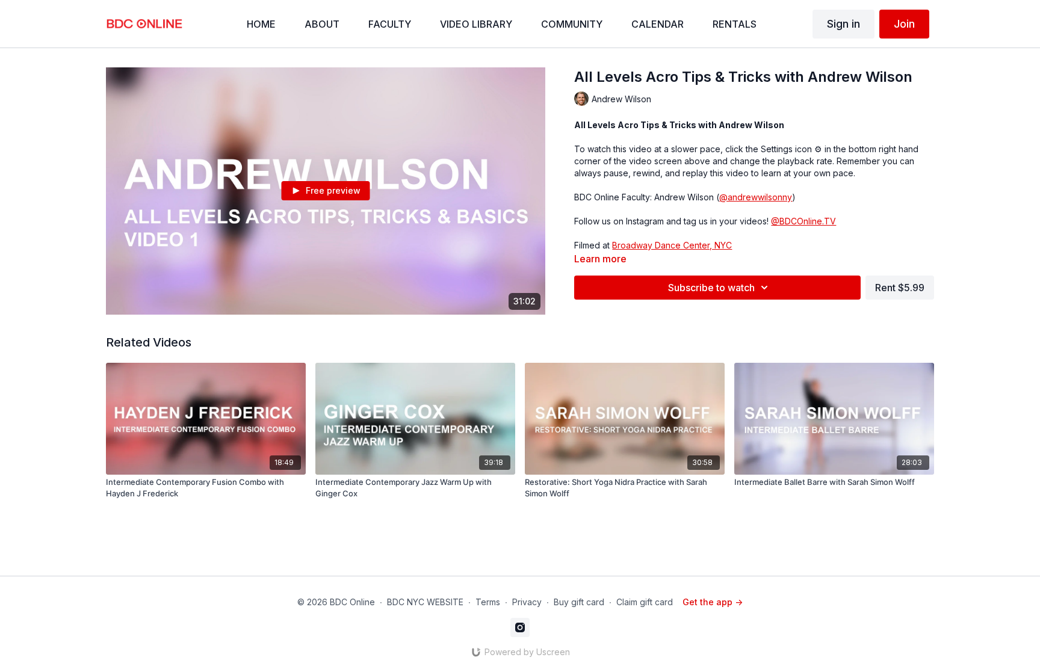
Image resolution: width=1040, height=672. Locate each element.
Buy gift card (579, 602)
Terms (487, 602)
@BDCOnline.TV (803, 221)
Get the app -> (712, 602)
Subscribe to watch (711, 288)
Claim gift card (644, 602)
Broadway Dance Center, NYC (672, 245)
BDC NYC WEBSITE (425, 602)
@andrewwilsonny (755, 197)
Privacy (527, 602)
